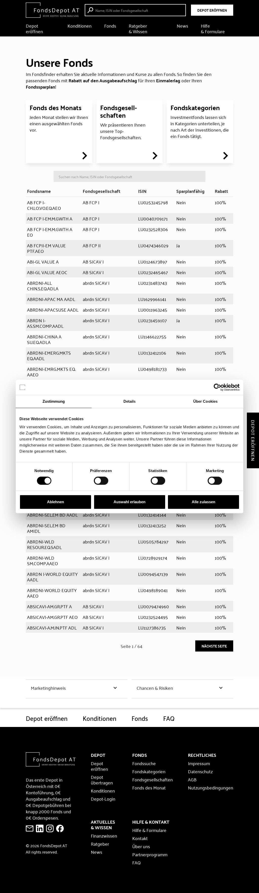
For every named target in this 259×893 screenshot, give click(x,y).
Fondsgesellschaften (152, 779)
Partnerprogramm (149, 854)
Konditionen (80, 26)
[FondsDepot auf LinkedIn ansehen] (40, 828)
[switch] (101, 481)
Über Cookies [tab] (205, 401)
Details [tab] (129, 401)
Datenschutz (200, 771)
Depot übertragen (102, 779)
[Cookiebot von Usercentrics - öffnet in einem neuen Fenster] (217, 387)
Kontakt (140, 838)
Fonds (110, 26)
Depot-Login (103, 798)
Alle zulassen (203, 502)
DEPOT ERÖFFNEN (212, 10)
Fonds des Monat (149, 787)
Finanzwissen (104, 835)
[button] (76, 688)
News (182, 26)
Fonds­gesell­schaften (118, 111)
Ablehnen (55, 502)
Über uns (141, 846)
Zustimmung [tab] (53, 401)
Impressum (199, 763)
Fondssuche (144, 763)
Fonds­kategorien (195, 107)
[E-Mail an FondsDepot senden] (29, 828)
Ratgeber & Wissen (138, 28)
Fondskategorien (148, 771)
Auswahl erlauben (129, 502)
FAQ (169, 718)
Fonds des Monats (55, 107)
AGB (192, 779)
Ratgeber (100, 843)
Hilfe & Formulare (213, 28)
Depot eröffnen (34, 28)
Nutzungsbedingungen (210, 787)
